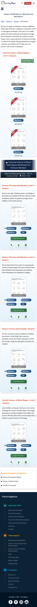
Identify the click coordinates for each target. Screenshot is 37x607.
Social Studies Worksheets (18, 520)
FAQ (10, 554)
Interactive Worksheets (17, 523)
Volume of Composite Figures (12, 477)
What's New (13, 560)
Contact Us (12, 587)
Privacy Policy (13, 578)
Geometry (9, 21)
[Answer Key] (12, 245)
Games (11, 529)
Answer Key (18, 92)
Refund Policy (13, 581)
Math (2, 21)
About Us (12, 575)
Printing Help (13, 557)
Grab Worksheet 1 (19, 238)
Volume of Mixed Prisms (10, 481)
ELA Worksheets (14, 513)
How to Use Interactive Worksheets (17, 544)
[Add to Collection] (26, 245)
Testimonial (12, 564)
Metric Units (26, 176)
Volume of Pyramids (9, 485)
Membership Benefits (16, 540)
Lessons (11, 526)
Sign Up (27, 3)
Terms (10, 584)
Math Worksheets (15, 510)
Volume (16, 21)
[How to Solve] (19, 245)
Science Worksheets (16, 517)
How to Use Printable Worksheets (16, 550)
